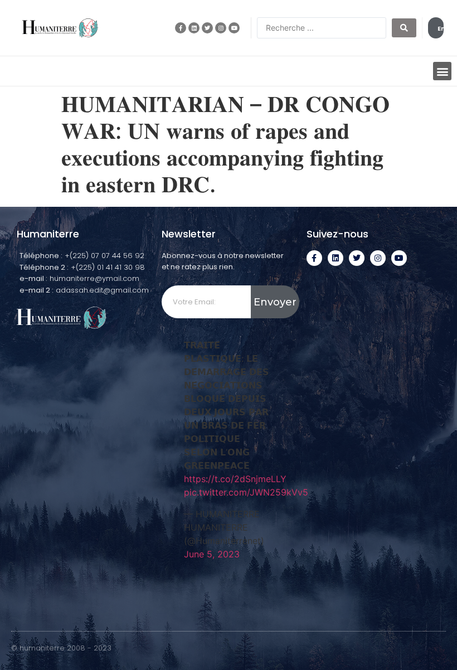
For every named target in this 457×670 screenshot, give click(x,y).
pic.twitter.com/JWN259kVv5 (246, 492)
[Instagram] (220, 27)
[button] (442, 71)
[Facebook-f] (180, 27)
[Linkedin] (194, 27)
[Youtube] (234, 27)
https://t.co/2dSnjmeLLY (235, 478)
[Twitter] (207, 27)
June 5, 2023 (212, 554)
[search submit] (404, 27)
